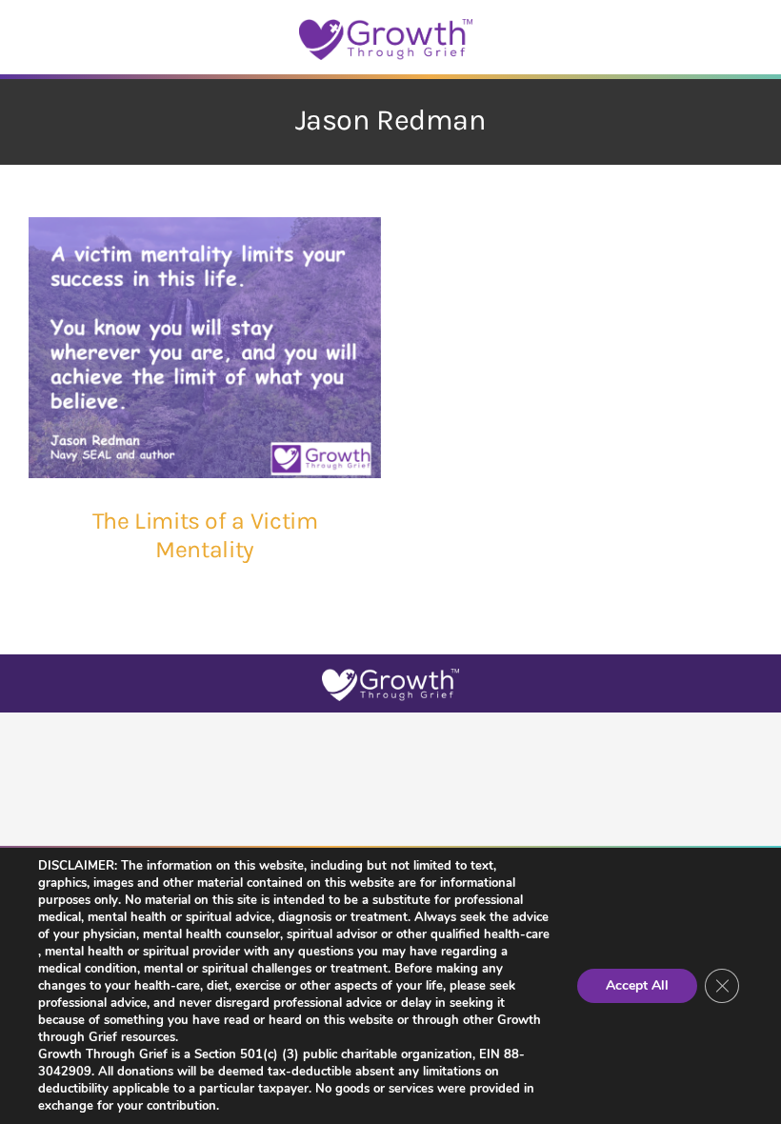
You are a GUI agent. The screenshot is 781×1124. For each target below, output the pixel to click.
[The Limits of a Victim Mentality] (205, 347)
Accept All (637, 985)
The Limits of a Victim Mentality (205, 535)
